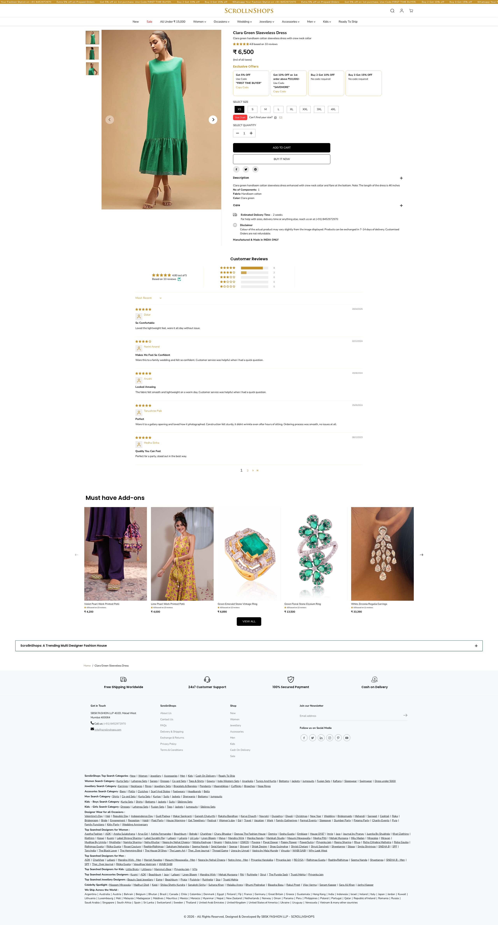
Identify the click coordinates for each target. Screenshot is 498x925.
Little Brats (132, 869)
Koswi (100, 838)
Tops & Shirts (196, 781)
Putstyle (195, 879)
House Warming (175, 820)
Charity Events (380, 820)
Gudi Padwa (163, 816)
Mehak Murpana (338, 838)
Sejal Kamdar (218, 846)
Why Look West (318, 850)
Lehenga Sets (139, 781)
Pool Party (157, 820)
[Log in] (401, 10)
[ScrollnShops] (249, 10)
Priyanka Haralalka (262, 860)
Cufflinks (236, 786)
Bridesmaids (345, 816)
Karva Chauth (249, 816)
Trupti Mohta (298, 874)
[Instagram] (329, 737)
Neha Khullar (152, 842)
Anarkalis (247, 781)
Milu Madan (358, 838)
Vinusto (285, 850)
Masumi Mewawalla (298, 838)
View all (249, 621)
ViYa (194, 869)
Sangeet (372, 816)
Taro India (90, 850)
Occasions (221, 22)
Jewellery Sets (162, 786)
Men (310, 22)
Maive (222, 838)
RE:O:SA (299, 860)
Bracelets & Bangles (185, 786)
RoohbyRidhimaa (154, 846)
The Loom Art (177, 850)
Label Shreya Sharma (129, 838)
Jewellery (266, 22)
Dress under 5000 (385, 781)
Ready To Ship (348, 22)
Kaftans (337, 781)
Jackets (296, 781)
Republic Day (120, 816)
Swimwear (365, 781)
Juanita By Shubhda (378, 834)
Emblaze (302, 834)
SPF (394, 846)
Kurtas (157, 796)
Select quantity (244, 125)
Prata (184, 879)
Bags (123, 791)
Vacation (259, 820)
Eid (239, 820)
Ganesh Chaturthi (205, 816)
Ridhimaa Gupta (94, 846)
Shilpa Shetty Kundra (172, 885)
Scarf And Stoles (160, 791)
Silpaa (351, 846)
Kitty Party (113, 824)
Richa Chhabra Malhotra (377, 842)
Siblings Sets (184, 802)
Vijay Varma (310, 885)
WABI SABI (299, 850)
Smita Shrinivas (367, 846)
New (136, 22)
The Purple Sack (278, 874)
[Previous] (109, 119)
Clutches (143, 791)
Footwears (179, 791)
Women (198, 22)
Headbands (194, 791)
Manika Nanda (255, 838)
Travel (247, 820)
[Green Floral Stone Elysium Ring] (315, 554)
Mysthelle (115, 842)
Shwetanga (338, 846)
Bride (104, 820)
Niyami (218, 842)
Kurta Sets (123, 781)
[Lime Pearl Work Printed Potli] (182, 554)
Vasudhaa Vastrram (144, 864)
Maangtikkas (221, 786)
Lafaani (171, 838)
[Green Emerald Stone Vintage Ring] (249, 554)
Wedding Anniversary (135, 824)
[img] (143, 309)
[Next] (213, 119)
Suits (166, 796)
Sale (149, 22)
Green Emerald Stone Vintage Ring (237, 604)
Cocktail (384, 816)
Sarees (154, 781)
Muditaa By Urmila (95, 842)
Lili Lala (194, 838)
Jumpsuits (308, 781)
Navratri (264, 816)
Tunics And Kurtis (266, 781)
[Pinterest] (255, 169)
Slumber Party (342, 820)
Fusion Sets (323, 781)
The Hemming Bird (131, 850)
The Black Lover (108, 850)
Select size (240, 102)
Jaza (338, 834)
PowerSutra (307, 842)
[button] (241, 44)
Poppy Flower (289, 842)
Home (87, 665)
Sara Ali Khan (347, 885)
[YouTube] (347, 737)
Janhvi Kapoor (366, 885)
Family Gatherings (286, 820)
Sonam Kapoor (327, 885)
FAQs (163, 725)
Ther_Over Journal (199, 850)
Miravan (385, 838)
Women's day (227, 820)
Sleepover (325, 820)
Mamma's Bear (163, 869)
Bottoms (284, 781)
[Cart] (411, 10)
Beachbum (180, 834)
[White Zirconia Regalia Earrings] (382, 554)
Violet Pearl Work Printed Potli (101, 604)
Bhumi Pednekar (255, 885)
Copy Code (242, 87)
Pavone (256, 842)
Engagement (117, 820)
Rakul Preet (293, 885)
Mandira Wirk (236, 838)
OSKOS (244, 842)
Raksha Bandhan (228, 816)
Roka (395, 816)
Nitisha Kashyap (201, 842)
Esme (159, 879)
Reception (134, 820)
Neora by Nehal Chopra (176, 842)
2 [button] (247, 470)
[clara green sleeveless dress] (161, 119)
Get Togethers (196, 820)
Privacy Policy (168, 744)
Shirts (115, 796)
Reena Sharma (342, 842)
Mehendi (360, 816)
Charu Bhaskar (222, 834)
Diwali (289, 816)
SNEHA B (384, 846)
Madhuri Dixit (141, 885)
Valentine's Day (94, 816)
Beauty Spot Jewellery (140, 879)
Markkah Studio (275, 838)
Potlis (131, 791)
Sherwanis (189, 796)
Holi (107, 816)
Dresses (164, 781)
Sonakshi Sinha (197, 885)
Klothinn (90, 838)
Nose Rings (264, 786)
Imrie (330, 834)
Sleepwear (350, 781)
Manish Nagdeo (153, 860)
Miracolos (372, 838)
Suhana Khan (216, 885)
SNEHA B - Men (395, 860)
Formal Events (308, 820)
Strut (263, 874)
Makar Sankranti (182, 816)
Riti (242, 874)
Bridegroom (91, 820)
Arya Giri (143, 834)
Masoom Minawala (120, 885)
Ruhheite (252, 874)
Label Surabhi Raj (154, 838)
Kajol (155, 885)
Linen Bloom (208, 838)
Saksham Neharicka (177, 846)
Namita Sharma (132, 842)
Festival (211, 820)
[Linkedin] (321, 737)
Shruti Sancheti (320, 846)
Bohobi (193, 834)
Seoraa (233, 846)
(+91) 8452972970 (114, 723)
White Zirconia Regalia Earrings (369, 604)
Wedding (243, 22)
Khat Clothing (401, 834)
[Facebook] (236, 169)
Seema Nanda (200, 846)
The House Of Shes (156, 850)
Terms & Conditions (171, 750)
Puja (394, 820)
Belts (207, 791)
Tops (169, 807)
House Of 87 (317, 834)
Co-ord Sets (179, 781)
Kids (326, 22)
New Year (315, 816)
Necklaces (136, 786)
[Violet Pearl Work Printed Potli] (115, 554)
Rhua (357, 842)
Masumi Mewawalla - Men (180, 860)
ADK (108, 834)
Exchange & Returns (172, 737)
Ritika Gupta (113, 846)
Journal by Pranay (353, 834)
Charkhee (205, 834)
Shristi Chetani (299, 846)
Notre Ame (231, 842)
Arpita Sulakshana (124, 834)
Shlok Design (259, 846)
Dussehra (277, 816)
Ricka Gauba (401, 842)
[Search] (392, 10)
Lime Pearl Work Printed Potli (168, 604)
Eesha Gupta (287, 834)
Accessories (290, 22)
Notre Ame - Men (238, 860)
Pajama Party (361, 820)
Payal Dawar (270, 842)
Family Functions (94, 824)
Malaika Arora (235, 885)
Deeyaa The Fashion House (250, 834)
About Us (165, 713)
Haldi (145, 820)
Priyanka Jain (323, 842)
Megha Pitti (320, 838)
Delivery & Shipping (171, 731)
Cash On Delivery (240, 750)
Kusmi (110, 838)
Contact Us (166, 719)
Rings (148, 786)
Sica (218, 879)
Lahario (183, 838)
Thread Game (220, 850)
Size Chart (240, 117)
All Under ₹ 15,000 (172, 22)
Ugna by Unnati (240, 850)
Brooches (249, 786)
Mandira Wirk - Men (129, 860)
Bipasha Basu (276, 885)
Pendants (205, 786)
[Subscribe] (405, 716)
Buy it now (282, 159)
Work (270, 820)
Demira (272, 834)
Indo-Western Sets (228, 781)
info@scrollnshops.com (108, 730)
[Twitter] (246, 169)
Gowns (211, 781)
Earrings (123, 786)
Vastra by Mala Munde (265, 850)
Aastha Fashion (94, 834)
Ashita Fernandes (161, 834)
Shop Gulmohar (279, 846)
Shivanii (244, 846)
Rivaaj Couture (132, 846)
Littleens (146, 869)
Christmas (301, 816)
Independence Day (142, 816)
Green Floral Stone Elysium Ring (302, 604)
